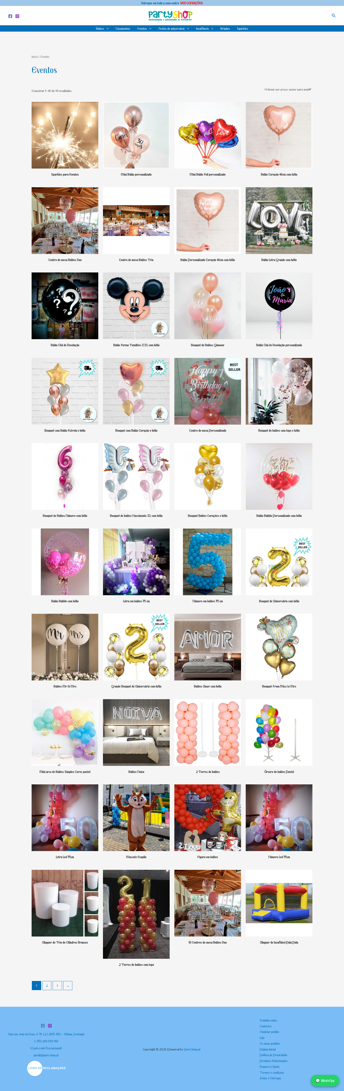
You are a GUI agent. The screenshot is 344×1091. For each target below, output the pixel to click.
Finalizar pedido (269, 1031)
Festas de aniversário (171, 28)
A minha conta (268, 1020)
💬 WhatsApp (325, 1080)
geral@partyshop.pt (46, 1055)
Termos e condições (272, 1072)
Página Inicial (268, 1049)
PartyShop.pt (192, 1049)
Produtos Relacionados (274, 1060)
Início (35, 57)
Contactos (266, 1026)
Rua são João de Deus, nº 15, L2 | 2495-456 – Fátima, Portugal (46, 1034)
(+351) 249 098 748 (46, 1041)
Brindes (225, 28)
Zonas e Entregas (270, 1078)
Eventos (142, 28)
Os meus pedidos (270, 1043)
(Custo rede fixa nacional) (46, 1048)
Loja (262, 1037)
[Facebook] (10, 16)
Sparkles (242, 28)
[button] (334, 15)
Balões (100, 28)
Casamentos (123, 28)
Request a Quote (270, 1066)
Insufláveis (202, 28)
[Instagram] (17, 16)
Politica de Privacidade (273, 1055)
